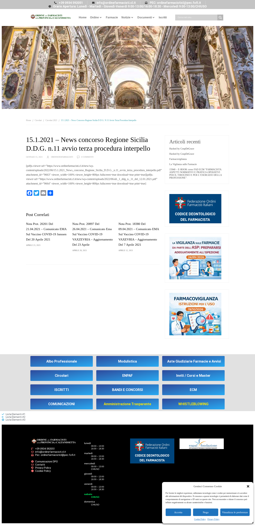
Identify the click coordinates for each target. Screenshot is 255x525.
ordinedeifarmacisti (62, 157)
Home (83, 17)
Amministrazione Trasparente (127, 404)
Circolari (38, 120)
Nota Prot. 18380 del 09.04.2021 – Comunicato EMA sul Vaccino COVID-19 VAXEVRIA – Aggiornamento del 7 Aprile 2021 (138, 234)
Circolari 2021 (51, 120)
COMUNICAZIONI (61, 404)
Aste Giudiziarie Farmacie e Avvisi (194, 361)
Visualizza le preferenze (235, 512)
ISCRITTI (61, 390)
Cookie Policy (200, 519)
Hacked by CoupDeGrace (181, 148)
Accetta (178, 512)
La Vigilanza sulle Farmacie (183, 164)
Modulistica (127, 361)
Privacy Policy (213, 519)
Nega (206, 512)
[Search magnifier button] (220, 17)
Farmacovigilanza (178, 159)
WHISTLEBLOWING (193, 404)
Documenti (144, 17)
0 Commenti (87, 157)
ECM (193, 390)
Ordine (94, 17)
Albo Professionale (61, 361)
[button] (248, 486)
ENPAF (127, 375)
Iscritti (163, 17)
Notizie (125, 17)
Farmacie (112, 17)
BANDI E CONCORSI (127, 390)
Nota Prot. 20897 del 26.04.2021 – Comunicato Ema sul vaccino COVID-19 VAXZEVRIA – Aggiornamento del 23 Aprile (92, 234)
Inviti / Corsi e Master (193, 375)
